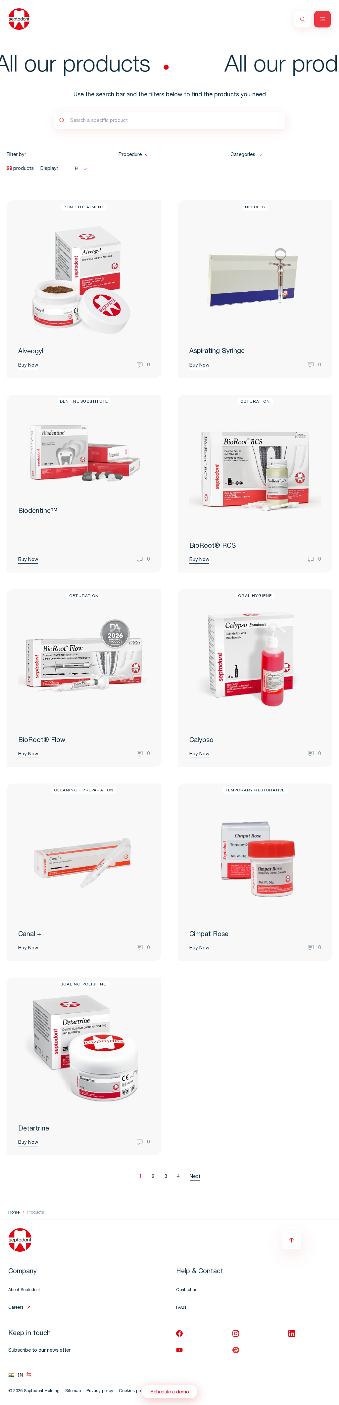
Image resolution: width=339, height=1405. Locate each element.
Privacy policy (99, 1391)
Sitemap (73, 1391)
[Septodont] (19, 19)
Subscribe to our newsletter (39, 1350)
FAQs (181, 1308)
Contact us (186, 1290)
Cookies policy (133, 1391)
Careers (16, 1308)
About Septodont (24, 1290)
